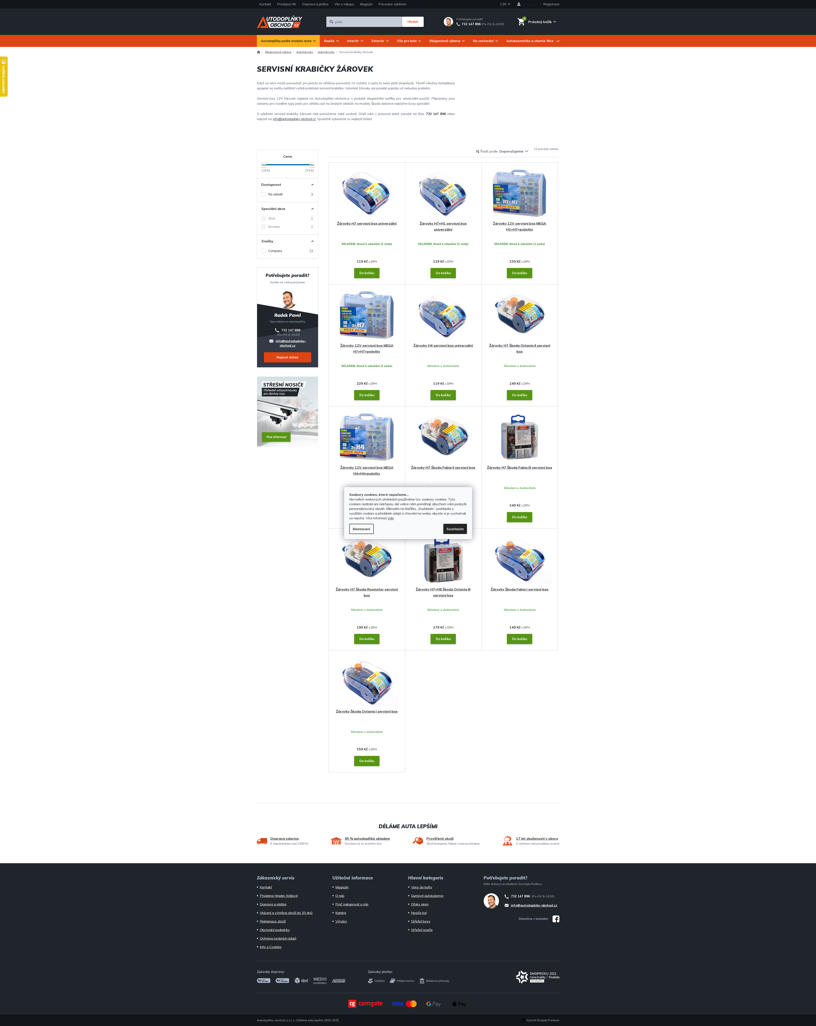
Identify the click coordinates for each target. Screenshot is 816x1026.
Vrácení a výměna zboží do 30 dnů (286, 913)
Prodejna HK (286, 4)
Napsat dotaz (287, 357)
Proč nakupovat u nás (351, 904)
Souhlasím (455, 529)
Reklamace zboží (273, 921)
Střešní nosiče (422, 930)
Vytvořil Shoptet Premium (542, 1020)
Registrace (551, 4)
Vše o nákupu (344, 4)
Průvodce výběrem (392, 4)
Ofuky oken (420, 904)
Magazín (366, 4)
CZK (503, 4)
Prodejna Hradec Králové (279, 896)
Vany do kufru (421, 887)
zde (391, 518)
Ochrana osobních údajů (278, 938)
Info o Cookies (271, 947)
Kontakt (265, 4)
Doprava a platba (315, 4)
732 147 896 (471, 24)
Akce (290, 218)
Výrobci (341, 921)
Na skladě (290, 194)
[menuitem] (288, 41)
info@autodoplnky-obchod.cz (294, 119)
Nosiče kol (419, 913)
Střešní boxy (421, 921)
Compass (290, 251)
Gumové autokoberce (427, 896)
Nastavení (361, 529)
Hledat (412, 22)
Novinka (290, 227)
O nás (339, 896)
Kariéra (340, 913)
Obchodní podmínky (275, 930)
